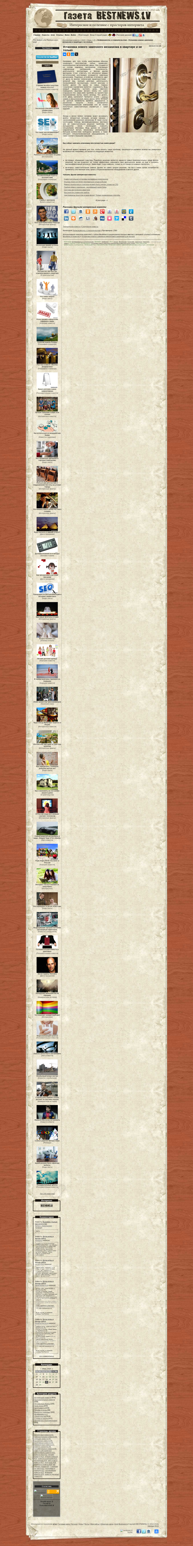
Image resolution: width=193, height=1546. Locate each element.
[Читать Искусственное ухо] (47, 637)
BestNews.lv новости (71, 236)
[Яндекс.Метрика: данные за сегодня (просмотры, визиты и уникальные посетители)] (46, 1496)
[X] (76, 54)
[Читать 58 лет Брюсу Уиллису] (47, 972)
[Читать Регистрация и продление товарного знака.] (47, 318)
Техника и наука (40, 1410)
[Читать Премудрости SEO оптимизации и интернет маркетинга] (47, 593)
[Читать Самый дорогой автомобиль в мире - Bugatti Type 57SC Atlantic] (47, 835)
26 (50, 1382)
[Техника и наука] (47, 556)
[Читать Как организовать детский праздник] (47, 574)
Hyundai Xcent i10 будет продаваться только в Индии (85, 182)
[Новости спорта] (47, 1122)
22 (37, 1382)
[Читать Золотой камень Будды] (47, 341)
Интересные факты (42, 1404)
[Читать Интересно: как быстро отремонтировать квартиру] (47, 270)
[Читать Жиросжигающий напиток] (47, 1034)
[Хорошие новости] (47, 323)
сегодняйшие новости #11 (44, 1453)
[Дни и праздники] (47, 534)
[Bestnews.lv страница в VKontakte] (148, 1533)
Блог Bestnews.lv (121, 1524)
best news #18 (50, 1463)
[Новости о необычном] (47, 932)
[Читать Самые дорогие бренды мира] (47, 1139)
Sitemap (151, 1526)
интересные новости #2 (43, 1435)
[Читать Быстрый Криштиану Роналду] (47, 221)
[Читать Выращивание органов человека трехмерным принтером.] (47, 926)
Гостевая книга (64, 1524)
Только (115, 241)
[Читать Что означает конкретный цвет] (47, 1014)
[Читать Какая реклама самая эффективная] (47, 388)
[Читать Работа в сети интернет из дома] (47, 153)
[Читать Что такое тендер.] (47, 295)
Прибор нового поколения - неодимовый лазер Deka (85, 187)
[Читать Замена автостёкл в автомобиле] (47, 1052)
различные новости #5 (43, 1441)
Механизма (123, 241)
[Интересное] (47, 157)
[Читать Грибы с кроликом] (47, 199)
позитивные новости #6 (43, 1443)
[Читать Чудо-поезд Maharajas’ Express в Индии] (47, 721)
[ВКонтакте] (64, 54)
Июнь (89, 40)
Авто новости (39, 1408)
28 (56, 1382)
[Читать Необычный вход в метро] (47, 1075)
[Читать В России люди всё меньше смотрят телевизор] (47, 812)
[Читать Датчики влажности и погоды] (47, 552)
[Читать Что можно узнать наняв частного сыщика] (47, 508)
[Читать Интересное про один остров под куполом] (47, 743)
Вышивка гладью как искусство (46, 1223)
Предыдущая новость (71, 227)
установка (130, 241)
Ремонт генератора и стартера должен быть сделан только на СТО (91, 185)
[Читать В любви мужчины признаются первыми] (47, 678)
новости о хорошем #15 (47, 1459)
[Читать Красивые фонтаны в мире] (47, 615)
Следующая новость (90, 227)
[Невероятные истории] (47, 997)
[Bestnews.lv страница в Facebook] (138, 1533)
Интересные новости (42, 1398)
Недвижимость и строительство (40, 1415)
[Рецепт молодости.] (46, 1207)
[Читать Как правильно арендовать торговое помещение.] (47, 457)
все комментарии (46, 1356)
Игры (81, 1524)
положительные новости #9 (45, 1449)
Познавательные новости (44, 1400)
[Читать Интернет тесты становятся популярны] (47, 883)
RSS (156, 1526)
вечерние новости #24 (43, 1473)
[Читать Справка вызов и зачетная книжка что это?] (47, 84)
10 (43, 1377)
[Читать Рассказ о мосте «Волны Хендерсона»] (47, 363)
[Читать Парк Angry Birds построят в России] (47, 859)
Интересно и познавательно (45, 1421)
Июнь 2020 (46, 1369)
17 (43, 1380)
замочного (138, 241)
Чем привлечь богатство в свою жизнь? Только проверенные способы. (92, 195)
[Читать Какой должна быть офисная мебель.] (47, 1162)
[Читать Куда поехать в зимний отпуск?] (47, 531)
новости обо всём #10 (43, 1451)
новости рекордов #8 (42, 1447)
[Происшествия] (47, 704)
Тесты (86, 1524)
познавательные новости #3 (45, 1437)
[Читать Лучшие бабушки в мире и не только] (47, 411)
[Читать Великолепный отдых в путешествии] (47, 174)
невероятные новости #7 (44, 1445)
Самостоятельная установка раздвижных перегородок (86, 179)
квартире (146, 241)
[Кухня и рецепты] (47, 202)
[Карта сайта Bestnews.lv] (156, 1533)
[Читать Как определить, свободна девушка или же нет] (47, 765)
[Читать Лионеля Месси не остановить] (47, 1118)
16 (40, 1380)
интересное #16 (40, 1461)
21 (56, 1380)
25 (47, 1382)
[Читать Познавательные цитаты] (47, 1184)
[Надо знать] (47, 112)
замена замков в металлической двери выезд (85, 98)
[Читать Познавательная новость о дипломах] (47, 948)
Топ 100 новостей (47, 1194)
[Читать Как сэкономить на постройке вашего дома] (47, 789)
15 (37, 1380)
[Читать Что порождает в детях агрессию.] (47, 905)
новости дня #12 (40, 1455)
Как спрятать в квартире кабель (76, 193)
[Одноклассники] (68, 54)
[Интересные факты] (47, 224)
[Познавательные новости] (47, 89)
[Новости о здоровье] (47, 437)
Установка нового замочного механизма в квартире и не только (108, 236)
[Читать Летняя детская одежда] (47, 657)
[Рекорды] (47, 1143)
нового (66, 243)
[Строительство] (47, 275)
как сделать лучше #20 (44, 1465)
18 (47, 1380)
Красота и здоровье (42, 1412)
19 (50, 1380)
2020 (83, 40)
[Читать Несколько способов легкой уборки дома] (47, 107)
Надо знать (38, 1406)
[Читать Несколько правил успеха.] (47, 244)
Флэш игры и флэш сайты (44, 1237)
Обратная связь (106, 1524)
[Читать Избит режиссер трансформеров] (47, 700)
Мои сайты (94, 1524)
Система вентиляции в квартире (77, 190)
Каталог (74, 1524)
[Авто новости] (47, 840)
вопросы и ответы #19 (43, 1465)
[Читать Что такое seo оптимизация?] (47, 131)
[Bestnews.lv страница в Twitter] (143, 1533)
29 (37, 1385)
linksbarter (105, 241)
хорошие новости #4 (42, 1439)
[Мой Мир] (72, 54)
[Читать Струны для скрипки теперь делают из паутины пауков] (47, 1096)
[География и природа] (47, 179)
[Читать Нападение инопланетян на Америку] (47, 992)
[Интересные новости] (47, 416)
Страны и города (41, 1418)
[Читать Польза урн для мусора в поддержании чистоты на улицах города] (47, 481)
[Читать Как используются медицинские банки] (47, 432)
